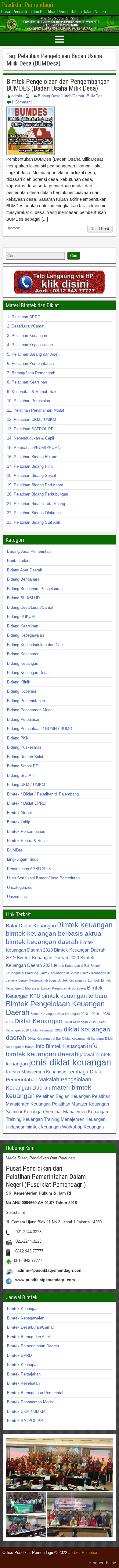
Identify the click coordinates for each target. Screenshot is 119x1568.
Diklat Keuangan (38, 1020)
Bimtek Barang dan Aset (28, 1336)
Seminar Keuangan (25, 1111)
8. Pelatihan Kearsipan (27, 382)
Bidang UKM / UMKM (26, 784)
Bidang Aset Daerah (24, 570)
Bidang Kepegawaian (25, 635)
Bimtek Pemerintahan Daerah (33, 1346)
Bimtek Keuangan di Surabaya (63, 988)
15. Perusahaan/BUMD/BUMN (33, 447)
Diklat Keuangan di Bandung (83, 1038)
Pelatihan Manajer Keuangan (80, 1103)
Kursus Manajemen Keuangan (36, 1071)
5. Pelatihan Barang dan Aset (33, 354)
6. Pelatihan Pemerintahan (30, 363)
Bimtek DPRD (19, 1355)
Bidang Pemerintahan (26, 700)
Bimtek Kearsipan (22, 1364)
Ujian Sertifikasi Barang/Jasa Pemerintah (43, 878)
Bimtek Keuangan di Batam (59, 973)
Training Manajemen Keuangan (75, 1119)
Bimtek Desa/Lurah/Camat (30, 1327)
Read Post (100, 228)
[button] (59, 1464)
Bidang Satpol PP (22, 766)
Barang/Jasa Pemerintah (29, 551)
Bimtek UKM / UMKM (26, 1411)
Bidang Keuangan (22, 663)
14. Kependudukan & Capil (30, 438)
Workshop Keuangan (83, 1126)
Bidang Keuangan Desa (28, 672)
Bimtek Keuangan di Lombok (79, 980)
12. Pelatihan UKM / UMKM (31, 419)
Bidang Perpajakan (23, 719)
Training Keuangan (24, 1119)
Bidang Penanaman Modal (30, 710)
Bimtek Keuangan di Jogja (37, 980)
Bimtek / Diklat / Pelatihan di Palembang (43, 794)
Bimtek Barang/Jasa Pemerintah (35, 1392)
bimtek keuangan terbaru (74, 995)
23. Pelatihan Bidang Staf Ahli (33, 522)
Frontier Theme (102, 1563)
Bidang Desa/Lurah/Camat (61, 96)
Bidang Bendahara (23, 579)
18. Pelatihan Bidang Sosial (31, 475)
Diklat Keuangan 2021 (46, 1030)
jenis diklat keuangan (70, 1062)
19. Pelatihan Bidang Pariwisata (35, 485)
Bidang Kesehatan (23, 654)
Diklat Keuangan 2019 (80, 1022)
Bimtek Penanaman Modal (30, 1402)
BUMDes (95, 96)
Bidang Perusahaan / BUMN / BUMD (39, 728)
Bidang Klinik (18, 682)
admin (16, 96)
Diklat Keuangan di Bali (44, 1038)
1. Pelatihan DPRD (23, 317)
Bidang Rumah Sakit (25, 756)
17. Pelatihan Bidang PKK (30, 466)
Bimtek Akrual (19, 812)
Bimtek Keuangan (85, 925)
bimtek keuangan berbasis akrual (54, 933)
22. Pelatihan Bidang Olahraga (34, 513)
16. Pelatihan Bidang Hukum (32, 457)
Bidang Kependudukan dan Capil (35, 644)
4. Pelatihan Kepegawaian (30, 344)
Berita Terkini (18, 560)
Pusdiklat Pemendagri (27, 5)
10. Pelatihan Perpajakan (29, 401)
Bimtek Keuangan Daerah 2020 (48, 957)
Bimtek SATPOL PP (25, 1420)
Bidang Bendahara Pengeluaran (35, 588)
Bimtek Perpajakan (24, 1374)
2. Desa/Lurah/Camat (26, 326)
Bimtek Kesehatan (23, 1383)
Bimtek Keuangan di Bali (71, 965)
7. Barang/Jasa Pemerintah (31, 373)
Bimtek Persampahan (26, 831)
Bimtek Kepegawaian (25, 1318)
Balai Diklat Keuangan (31, 925)
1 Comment (21, 102)
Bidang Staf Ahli (21, 775)
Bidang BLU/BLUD (23, 598)
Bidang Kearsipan (22, 626)
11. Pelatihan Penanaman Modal (35, 410)
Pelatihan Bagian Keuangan (63, 1096)
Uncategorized (19, 887)
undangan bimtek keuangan (33, 1126)
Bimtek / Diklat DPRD (26, 803)
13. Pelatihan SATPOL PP (30, 429)
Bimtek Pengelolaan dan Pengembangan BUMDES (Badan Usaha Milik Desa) (58, 85)
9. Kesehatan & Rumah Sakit (33, 391)
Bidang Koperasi (21, 691)
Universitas (17, 896)
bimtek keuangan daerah (42, 941)
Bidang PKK (18, 738)
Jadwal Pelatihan (83, 1552)
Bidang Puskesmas (24, 747)
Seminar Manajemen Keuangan (76, 1111)
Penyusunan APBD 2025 (29, 868)
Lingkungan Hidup (22, 859)
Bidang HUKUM (21, 616)
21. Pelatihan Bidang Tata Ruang (36, 503)
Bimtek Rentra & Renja (27, 840)
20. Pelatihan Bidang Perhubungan (37, 494)
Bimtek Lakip (18, 822)
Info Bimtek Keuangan (61, 1046)
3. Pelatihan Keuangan (27, 335)
